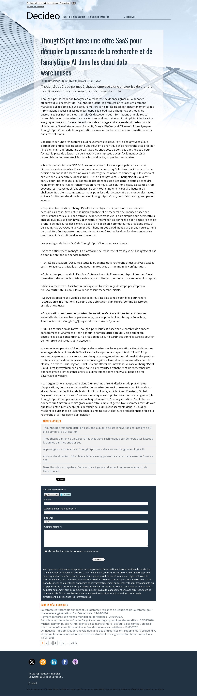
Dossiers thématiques (98, 17)
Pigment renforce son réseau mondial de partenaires (74, 616)
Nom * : (48, 499)
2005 (74, 643)
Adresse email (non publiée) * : (60, 508)
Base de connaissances (74, 17)
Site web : (49, 517)
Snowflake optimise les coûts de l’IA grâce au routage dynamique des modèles (89, 620)
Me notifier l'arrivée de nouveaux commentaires (74, 551)
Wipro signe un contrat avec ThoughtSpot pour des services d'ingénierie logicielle (94, 449)
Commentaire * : (53, 526)
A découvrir (130, 17)
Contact (33, 683)
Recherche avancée (35, 6)
